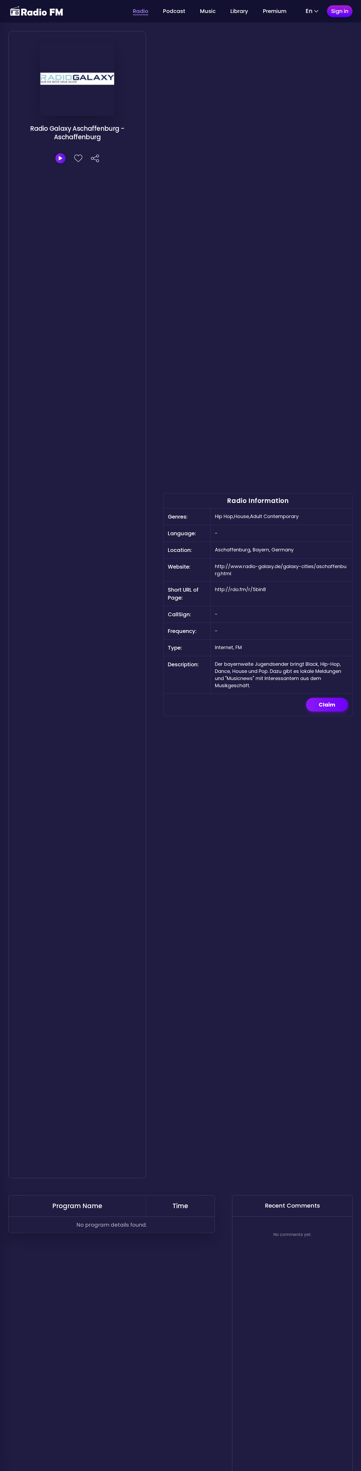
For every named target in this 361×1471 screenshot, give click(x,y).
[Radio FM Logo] (36, 11)
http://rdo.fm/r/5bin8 (240, 589)
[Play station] (60, 158)
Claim (327, 704)
